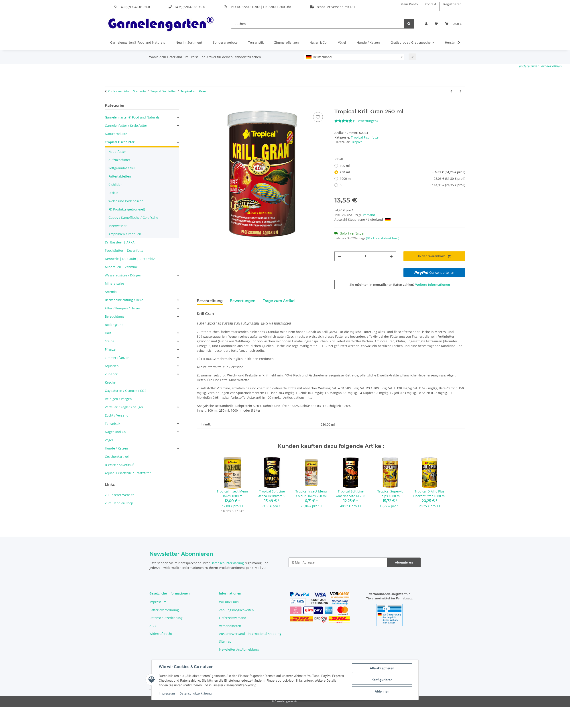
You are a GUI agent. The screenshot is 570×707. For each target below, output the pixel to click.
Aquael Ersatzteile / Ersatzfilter (128, 473)
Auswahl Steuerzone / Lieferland (359, 219)
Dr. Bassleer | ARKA (119, 242)
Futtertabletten (119, 176)
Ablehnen (382, 691)
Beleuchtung (114, 316)
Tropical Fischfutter (365, 137)
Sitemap (225, 641)
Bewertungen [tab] (242, 301)
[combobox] (354, 57)
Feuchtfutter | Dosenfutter (125, 250)
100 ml (345, 165)
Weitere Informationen (432, 284)
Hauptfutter (117, 151)
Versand (369, 215)
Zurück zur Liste (118, 91)
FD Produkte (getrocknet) (126, 209)
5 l (402, 185)
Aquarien (112, 366)
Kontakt (430, 4)
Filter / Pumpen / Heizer (122, 308)
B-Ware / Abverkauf (119, 465)
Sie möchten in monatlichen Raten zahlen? (400, 284)
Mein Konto (409, 4)
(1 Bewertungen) (365, 121)
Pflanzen (111, 349)
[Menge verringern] (339, 256)
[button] (426, 23)
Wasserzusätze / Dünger (123, 275)
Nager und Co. (115, 432)
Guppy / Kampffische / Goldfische (133, 217)
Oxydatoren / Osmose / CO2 (125, 390)
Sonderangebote (225, 42)
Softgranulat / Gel (121, 168)
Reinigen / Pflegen (118, 399)
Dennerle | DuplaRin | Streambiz (130, 259)
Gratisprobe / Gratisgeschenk (412, 42)
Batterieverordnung (164, 610)
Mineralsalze (114, 283)
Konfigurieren (382, 680)
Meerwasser (117, 226)
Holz (108, 333)
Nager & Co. (318, 42)
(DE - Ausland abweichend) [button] (382, 238)
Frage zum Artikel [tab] (279, 301)
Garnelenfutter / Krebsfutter (126, 125)
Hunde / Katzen (368, 42)
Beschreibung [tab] (210, 301)
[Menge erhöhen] (391, 256)
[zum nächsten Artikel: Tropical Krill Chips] (460, 91)
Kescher (111, 382)
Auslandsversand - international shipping (250, 633)
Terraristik (256, 42)
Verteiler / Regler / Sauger (124, 407)
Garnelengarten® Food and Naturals (137, 42)
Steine (109, 341)
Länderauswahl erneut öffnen (539, 66)
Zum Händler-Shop (119, 503)
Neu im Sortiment (189, 42)
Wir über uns (229, 602)
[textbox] (354, 57)
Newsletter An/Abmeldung (239, 649)
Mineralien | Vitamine (121, 267)
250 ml (402, 172)
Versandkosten (230, 626)
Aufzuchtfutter (119, 160)
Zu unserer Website (119, 495)
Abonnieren (404, 562)
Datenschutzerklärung (195, 693)
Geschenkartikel (117, 456)
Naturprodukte (116, 134)
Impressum (167, 693)
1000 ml (402, 178)
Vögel (342, 42)
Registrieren (452, 4)
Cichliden (115, 184)
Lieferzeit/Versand (232, 618)
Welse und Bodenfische (125, 201)
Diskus (113, 193)
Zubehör (111, 374)
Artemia (111, 292)
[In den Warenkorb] (200, 106)
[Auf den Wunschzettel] (318, 117)
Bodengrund (114, 325)
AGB (152, 626)
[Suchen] (409, 24)
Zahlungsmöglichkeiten (236, 610)
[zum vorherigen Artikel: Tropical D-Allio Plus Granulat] (451, 91)
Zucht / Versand (116, 415)
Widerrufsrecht (160, 633)
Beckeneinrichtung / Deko (124, 300)
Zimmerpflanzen (286, 42)
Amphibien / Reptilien (124, 234)
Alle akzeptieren (382, 668)
